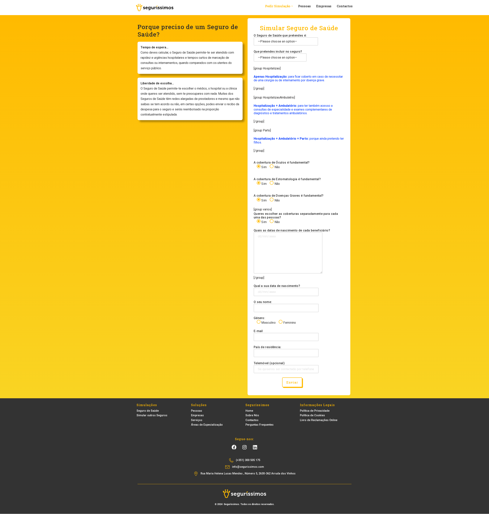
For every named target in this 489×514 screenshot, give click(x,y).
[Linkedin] (255, 447)
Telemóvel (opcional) (269, 363)
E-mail (258, 331)
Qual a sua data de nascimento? (277, 286)
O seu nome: (263, 302)
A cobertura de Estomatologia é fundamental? (287, 181)
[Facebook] (234, 447)
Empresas (323, 6)
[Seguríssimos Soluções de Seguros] (155, 7)
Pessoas (304, 6)
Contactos (345, 6)
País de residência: (267, 347)
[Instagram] (244, 447)
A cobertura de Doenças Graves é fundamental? (288, 198)
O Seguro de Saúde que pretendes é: (280, 35)
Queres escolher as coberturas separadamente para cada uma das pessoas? (296, 218)
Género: (275, 320)
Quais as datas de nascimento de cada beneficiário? (292, 230)
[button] (292, 6)
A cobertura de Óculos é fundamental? (282, 165)
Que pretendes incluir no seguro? (278, 51)
